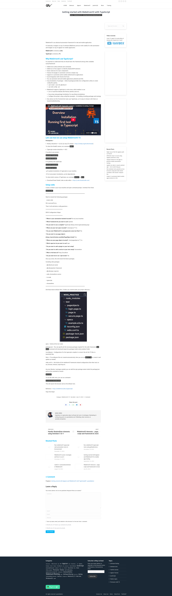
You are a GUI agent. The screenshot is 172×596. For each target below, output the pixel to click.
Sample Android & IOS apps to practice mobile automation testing (114, 161)
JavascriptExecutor (50, 568)
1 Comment (87, 397)
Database (47, 565)
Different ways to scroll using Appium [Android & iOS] (114, 156)
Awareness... (73, 563)
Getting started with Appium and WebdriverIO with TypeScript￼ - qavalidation (72, 481)
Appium (65, 563)
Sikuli (61, 574)
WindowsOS (49, 578)
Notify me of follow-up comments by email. (59, 525)
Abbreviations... (48, 563)
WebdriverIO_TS (66, 397)
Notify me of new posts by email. (56, 528)
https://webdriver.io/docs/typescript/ (63, 388)
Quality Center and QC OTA (51, 572)
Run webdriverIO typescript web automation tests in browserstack (61, 447)
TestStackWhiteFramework (51, 576)
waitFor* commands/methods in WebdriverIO (62, 466)
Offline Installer (49, 570)
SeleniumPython (67, 572)
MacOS (65, 568)
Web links (78, 576)
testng (80, 574)
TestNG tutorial (114, 569)
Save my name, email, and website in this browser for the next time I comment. (67, 521)
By (73, 397)
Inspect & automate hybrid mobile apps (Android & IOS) (115, 177)
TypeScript (59, 576)
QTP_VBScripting (68, 570)
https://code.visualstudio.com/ (81, 180)
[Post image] (49, 447)
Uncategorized (64, 576)
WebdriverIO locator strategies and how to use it (62, 456)
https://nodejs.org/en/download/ (84, 143)
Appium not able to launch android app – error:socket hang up (115, 166)
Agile (58, 563)
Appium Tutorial (114, 573)
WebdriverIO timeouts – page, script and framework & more (92, 466)
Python (62, 570)
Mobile (77, 568)
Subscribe (92, 576)
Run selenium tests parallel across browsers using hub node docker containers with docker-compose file (115, 171)
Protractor (56, 570)
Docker (51, 565)
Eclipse (54, 566)
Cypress (80, 563)
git (63, 566)
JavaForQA (80, 566)
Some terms (76, 574)
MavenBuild (70, 568)
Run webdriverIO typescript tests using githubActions (91, 446)
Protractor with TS (115, 582)
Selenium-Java (113, 566)
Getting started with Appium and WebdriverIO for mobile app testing (91, 457)
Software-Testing (114, 563)
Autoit (69, 563)
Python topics (113, 579)
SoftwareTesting (68, 574)
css (77, 563)
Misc (75, 567)
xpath (55, 578)
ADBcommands (54, 563)
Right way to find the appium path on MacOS (115, 152)
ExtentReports (59, 565)
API (61, 563)
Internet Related (73, 566)
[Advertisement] (73, 32)
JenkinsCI (57, 568)
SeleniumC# (60, 572)
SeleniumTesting (53, 574)
